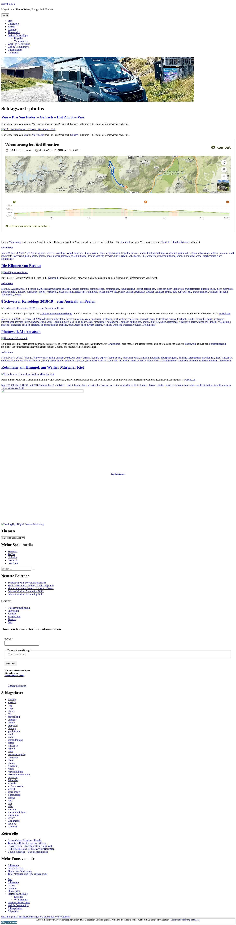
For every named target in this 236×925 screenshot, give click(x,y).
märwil (94, 385)
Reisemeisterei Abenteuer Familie (25, 840)
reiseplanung (224, 321)
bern (152, 319)
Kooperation (14, 616)
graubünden (184, 253)
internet (19, 321)
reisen (194, 321)
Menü (5, 15)
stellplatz (159, 291)
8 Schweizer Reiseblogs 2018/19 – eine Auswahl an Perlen (48, 301)
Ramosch (125, 242)
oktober (143, 385)
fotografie (201, 319)
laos (72, 321)
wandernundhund (186, 256)
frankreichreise (192, 288)
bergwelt (144, 319)
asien (87, 319)
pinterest (155, 321)
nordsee (21, 291)
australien (107, 319)
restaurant (12, 777)
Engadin (18, 38)
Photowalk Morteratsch (20, 331)
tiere (175, 291)
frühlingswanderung (166, 253)
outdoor (125, 321)
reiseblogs (172, 321)
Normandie (54, 278)
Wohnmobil (7, 294)
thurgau (179, 385)
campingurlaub (127, 288)
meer (219, 288)
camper (75, 288)
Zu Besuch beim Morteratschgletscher (27, 582)
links (77, 321)
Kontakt (12, 613)
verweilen (183, 360)
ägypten (70, 319)
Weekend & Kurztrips (19, 44)
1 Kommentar (148, 324)
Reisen (11, 26)
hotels (210, 319)
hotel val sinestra (218, 253)
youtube (137, 324)
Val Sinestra (38, 135)
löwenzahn (18, 256)
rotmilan (160, 385)
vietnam (108, 324)
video (10, 806)
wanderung (201, 256)
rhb (115, 360)
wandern (151, 256)
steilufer (150, 291)
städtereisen (37, 324)
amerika (79, 319)
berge (108, 253)
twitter (90, 324)
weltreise (127, 324)
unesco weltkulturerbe (165, 360)
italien (27, 321)
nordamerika (113, 321)
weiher (200, 385)
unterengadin (120, 256)
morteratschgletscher (24, 360)
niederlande (100, 321)
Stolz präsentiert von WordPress (54, 916)
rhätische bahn (105, 360)
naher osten (87, 321)
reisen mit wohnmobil (86, 291)
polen (163, 321)
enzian (134, 253)
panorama (13, 757)
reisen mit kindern (207, 321)
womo (17, 294)
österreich (12, 826)
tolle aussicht (184, 291)
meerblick (228, 288)
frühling (151, 253)
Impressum (13, 610)
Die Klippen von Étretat (21, 266)
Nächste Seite (17, 388)
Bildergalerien (15, 49)
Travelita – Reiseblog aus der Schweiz (27, 843)
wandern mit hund (166, 256)
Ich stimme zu (17, 654)
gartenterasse (194, 357)
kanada (48, 321)
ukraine (98, 324)
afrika (62, 319)
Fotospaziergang (217, 343)
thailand (63, 324)
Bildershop (13, 23)
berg (102, 253)
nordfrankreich (8, 291)
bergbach (70, 357)
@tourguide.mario (17, 685)
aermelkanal (55, 288)
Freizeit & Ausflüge (18, 35)
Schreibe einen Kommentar (217, 385)
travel (71, 324)
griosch (195, 253)
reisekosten (184, 321)
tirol (10, 803)
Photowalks (14, 32)
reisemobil (52, 291)
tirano (150, 360)
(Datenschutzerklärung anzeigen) (184, 920)
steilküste (140, 291)
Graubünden (114, 343)
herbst (70, 385)
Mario (4, 253)
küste (212, 288)
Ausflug (85, 253)
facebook (181, 319)
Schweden (13, 780)
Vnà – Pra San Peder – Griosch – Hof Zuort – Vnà (42, 117)
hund (231, 253)
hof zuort (204, 253)
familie (142, 253)
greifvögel (60, 385)
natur (27, 256)
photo (34, 256)
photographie (49, 360)
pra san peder (53, 256)
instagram (219, 319)
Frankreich (178, 288)
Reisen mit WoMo (108, 291)
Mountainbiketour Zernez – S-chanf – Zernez (31, 588)
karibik (57, 321)
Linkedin (12, 557)
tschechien (80, 324)
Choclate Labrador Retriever (175, 242)
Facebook (13, 560)
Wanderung (15, 242)
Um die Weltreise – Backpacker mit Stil (28, 851)
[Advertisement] (97, 500)
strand (168, 291)
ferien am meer (164, 288)
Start (10, 20)
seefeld (11, 789)
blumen (116, 253)
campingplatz (112, 288)
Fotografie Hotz (16, 868)
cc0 (52, 385)
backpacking (120, 319)
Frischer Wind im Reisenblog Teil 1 (26, 594)
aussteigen (96, 319)
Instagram (13, 563)
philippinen (135, 321)
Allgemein (13, 52)
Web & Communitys (18, 46)
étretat (140, 288)
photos (42, 256)
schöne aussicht (96, 256)
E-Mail (8, 639)
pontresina (91, 360)
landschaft (6, 256)
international (7, 321)
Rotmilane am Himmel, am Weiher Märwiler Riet (42, 367)
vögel (192, 385)
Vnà (25, 135)
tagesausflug (14, 794)
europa (172, 319)
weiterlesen (7, 247)
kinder (65, 321)
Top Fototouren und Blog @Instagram (27, 874)
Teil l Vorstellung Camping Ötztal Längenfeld (31, 585)
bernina (86, 357)
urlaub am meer (200, 291)
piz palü (81, 360)
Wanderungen (21, 41)
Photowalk (190, 343)
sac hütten (124, 360)
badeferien (133, 319)
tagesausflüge (51, 324)
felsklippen (149, 288)
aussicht (94, 253)
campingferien (97, 288)
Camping (12, 29)
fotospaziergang (169, 357)
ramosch (65, 256)
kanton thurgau (81, 385)
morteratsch (7, 360)
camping (84, 288)
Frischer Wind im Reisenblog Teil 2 (26, 591)
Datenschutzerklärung (19, 607)
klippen (205, 288)
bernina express (99, 357)
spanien (26, 324)
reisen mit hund (79, 256)
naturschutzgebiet (129, 385)
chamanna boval (130, 357)
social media (14, 792)
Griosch (74, 135)
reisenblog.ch (8, 4)
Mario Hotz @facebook (20, 871)
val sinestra (134, 256)
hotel (217, 357)
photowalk (70, 360)
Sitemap (12, 619)
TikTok (11, 554)
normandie (32, 291)
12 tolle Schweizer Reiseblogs (56, 313)
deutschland (162, 319)
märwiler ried (106, 385)
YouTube (12, 551)
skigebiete (16, 324)
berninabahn (115, 357)
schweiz (109, 256)
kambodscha (37, 321)
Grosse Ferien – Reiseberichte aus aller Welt (30, 846)
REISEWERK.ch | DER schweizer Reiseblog (31, 848)
